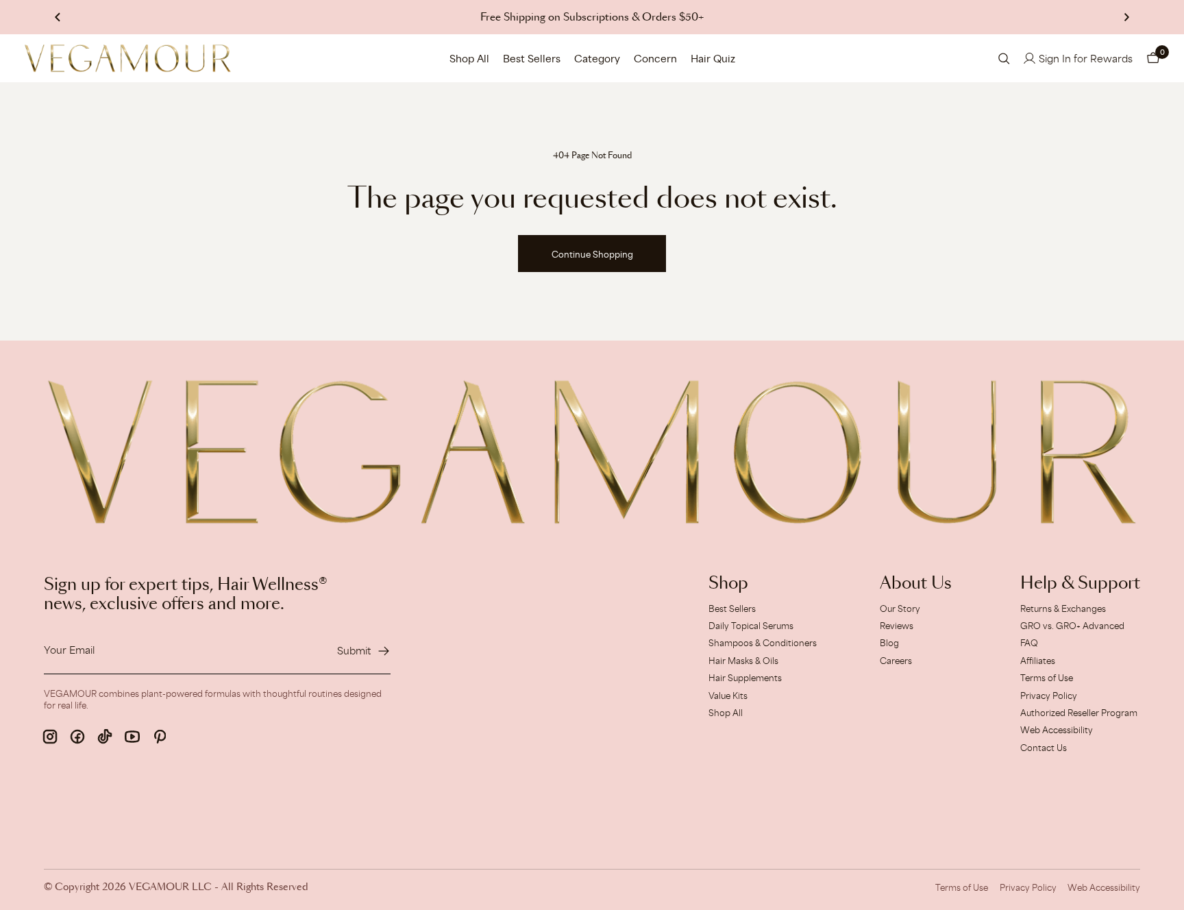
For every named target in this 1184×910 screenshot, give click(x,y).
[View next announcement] (1126, 17)
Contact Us (1043, 747)
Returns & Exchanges (1063, 608)
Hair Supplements (745, 677)
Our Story (900, 608)
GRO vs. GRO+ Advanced (1072, 625)
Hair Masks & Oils (743, 660)
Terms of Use (1046, 677)
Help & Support (1080, 584)
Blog (889, 642)
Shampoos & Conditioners (762, 642)
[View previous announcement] (57, 17)
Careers (896, 660)
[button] (1153, 58)
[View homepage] (128, 58)
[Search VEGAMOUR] (1004, 58)
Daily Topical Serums (750, 625)
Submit (354, 650)
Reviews (896, 625)
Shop (728, 584)
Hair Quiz (713, 58)
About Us (916, 584)
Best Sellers (531, 58)
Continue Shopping (592, 254)
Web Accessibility (1056, 729)
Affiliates (1037, 660)
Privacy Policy (1048, 695)
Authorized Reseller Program (1078, 712)
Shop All (469, 58)
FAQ (1029, 642)
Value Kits (728, 695)
